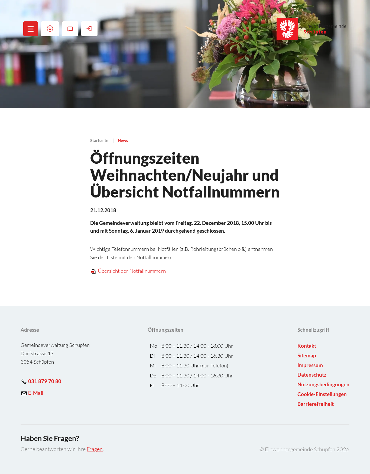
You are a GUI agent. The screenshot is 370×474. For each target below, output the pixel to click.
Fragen (95, 449)
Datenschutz (311, 374)
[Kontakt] (70, 28)
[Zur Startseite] (312, 29)
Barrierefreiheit (315, 404)
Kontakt (306, 346)
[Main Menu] (30, 29)
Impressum (310, 365)
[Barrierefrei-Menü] (50, 28)
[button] (30, 28)
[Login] (89, 28)
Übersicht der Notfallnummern (132, 271)
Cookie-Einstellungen (322, 394)
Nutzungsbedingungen (323, 384)
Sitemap (306, 355)
